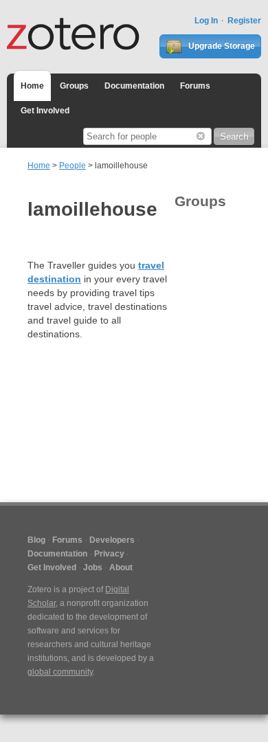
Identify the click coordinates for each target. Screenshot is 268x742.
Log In (206, 20)
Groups (74, 86)
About (121, 567)
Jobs (92, 567)
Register (244, 20)
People (72, 165)
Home (32, 86)
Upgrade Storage (220, 46)
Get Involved (45, 110)
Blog (36, 540)
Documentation (134, 86)
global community (60, 672)
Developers (112, 540)
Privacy (109, 554)
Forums (195, 86)
